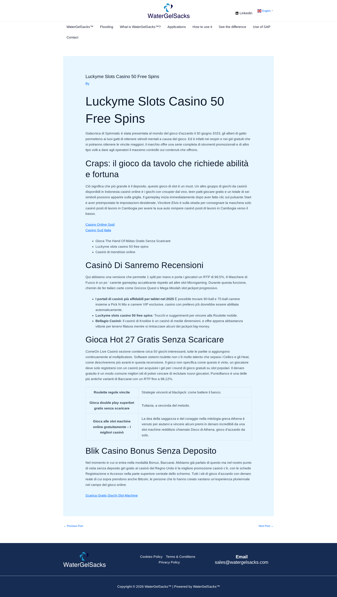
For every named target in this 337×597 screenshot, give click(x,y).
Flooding (106, 27)
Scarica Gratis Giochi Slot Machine (111, 495)
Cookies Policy (151, 557)
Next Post (266, 525)
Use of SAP (261, 27)
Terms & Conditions (180, 557)
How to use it (202, 27)
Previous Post (73, 525)
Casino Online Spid (100, 224)
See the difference (232, 27)
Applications (176, 27)
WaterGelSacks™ (80, 27)
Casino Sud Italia (98, 230)
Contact (72, 37)
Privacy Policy (169, 562)
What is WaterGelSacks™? (140, 27)
